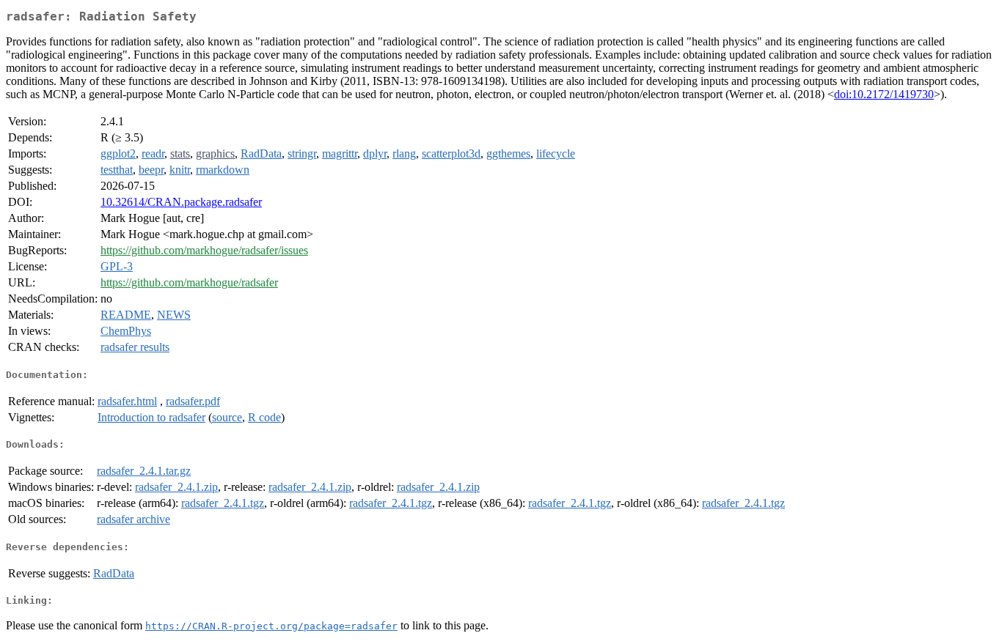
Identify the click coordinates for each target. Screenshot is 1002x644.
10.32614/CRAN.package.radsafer (181, 202)
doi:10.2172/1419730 (884, 94)
